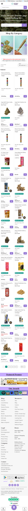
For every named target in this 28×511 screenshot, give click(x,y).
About (2, 445)
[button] (2, 4)
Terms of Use (4, 441)
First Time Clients (19, 409)
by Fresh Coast (4, 153)
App (16, 400)
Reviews (3, 454)
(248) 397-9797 (4, 464)
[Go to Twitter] (18, 485)
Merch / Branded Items (6, 415)
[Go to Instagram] (15, 485)
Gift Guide (3, 420)
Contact (3, 447)
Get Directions (4, 471)
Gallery (16, 411)
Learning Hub (18, 418)
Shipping (3, 405)
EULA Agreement (5, 432)
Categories (3, 409)
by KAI (16, 103)
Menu (20, 63)
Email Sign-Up (4, 452)
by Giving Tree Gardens (6, 258)
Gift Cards (3, 418)
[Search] (25, 7)
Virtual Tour (4, 458)
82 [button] (21, 366)
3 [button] (11, 366)
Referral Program (19, 424)
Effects (2, 411)
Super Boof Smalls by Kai (20, 102)
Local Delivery (4, 402)
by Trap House (4, 103)
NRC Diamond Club (20, 415)
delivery (16, 445)
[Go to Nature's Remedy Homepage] (14, 3)
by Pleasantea (4, 284)
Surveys (3, 434)
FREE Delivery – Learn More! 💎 (11, 1)
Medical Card (18, 422)
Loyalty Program (19, 420)
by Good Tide (18, 153)
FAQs (16, 407)
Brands (3, 413)
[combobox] (4, 124)
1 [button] (6, 366)
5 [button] (16, 366)
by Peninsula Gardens (6, 74)
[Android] (12, 485)
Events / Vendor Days (20, 413)
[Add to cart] (11, 96)
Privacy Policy (4, 436)
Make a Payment (5, 422)
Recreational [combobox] (22, 65)
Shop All (3, 400)
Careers (17, 405)
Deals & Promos (5, 407)
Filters (3, 509)
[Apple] (10, 485)
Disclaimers (4, 430)
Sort (25, 509)
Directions (3, 449)
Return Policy (4, 438)
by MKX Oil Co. (18, 258)
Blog (16, 402)
